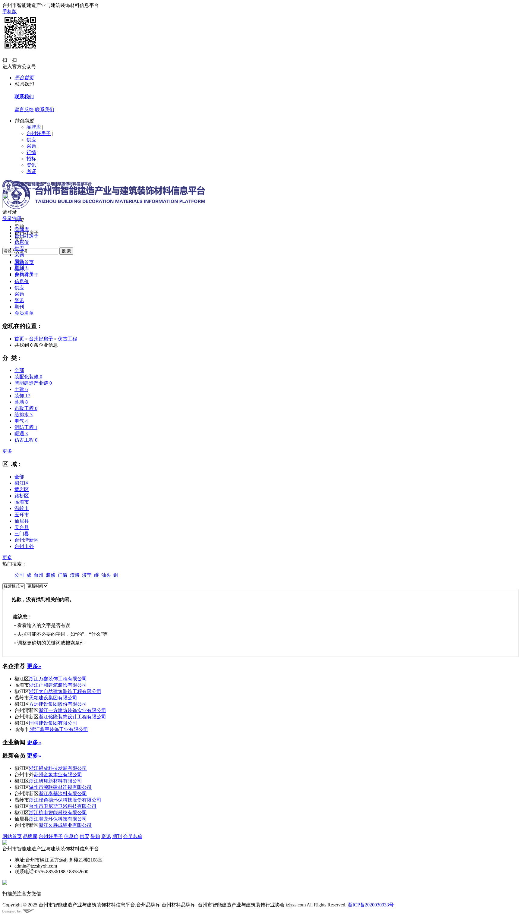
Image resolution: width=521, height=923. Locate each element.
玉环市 (21, 514)
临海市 (21, 502)
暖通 (21, 433)
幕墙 (21, 402)
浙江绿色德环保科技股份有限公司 (65, 799)
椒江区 (21, 483)
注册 (17, 218)
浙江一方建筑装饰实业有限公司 (72, 710)
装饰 (22, 395)
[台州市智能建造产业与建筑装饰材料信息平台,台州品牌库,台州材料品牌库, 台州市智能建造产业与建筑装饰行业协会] (47, 190)
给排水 (23, 414)
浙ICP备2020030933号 (371, 904)
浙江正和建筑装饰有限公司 (58, 685)
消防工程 (25, 427)
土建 (21, 389)
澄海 (75, 575)
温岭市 (21, 508)
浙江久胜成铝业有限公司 (65, 825)
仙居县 (21, 521)
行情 (31, 152)
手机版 (9, 11)
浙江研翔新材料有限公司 (55, 780)
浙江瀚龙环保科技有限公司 (58, 818)
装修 (50, 575)
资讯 (31, 165)
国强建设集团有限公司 (53, 723)
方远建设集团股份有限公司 (58, 704)
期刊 (19, 267)
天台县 (21, 527)
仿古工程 (67, 338)
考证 (31, 171)
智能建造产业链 (33, 383)
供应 (31, 139)
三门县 (21, 533)
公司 (19, 575)
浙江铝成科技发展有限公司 (58, 768)
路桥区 (21, 495)
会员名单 (24, 273)
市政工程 (25, 408)
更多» (34, 666)
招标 (31, 158)
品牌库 (34, 127)
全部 (19, 370)
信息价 (21, 242)
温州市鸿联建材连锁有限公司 (60, 787)
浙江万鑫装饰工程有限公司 (58, 678)
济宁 (87, 575)
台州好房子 (39, 133)
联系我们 (44, 109)
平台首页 (24, 77)
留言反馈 (24, 109)
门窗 (63, 575)
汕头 (106, 575)
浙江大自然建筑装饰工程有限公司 (65, 691)
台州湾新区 (26, 540)
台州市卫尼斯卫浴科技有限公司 (62, 806)
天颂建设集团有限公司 (53, 697)
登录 (7, 218)
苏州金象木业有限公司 (58, 774)
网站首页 (12, 836)
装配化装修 (28, 376)
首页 (19, 338)
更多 (7, 451)
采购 (31, 146)
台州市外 (24, 546)
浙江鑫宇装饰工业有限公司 (58, 729)
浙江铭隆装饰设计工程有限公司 (72, 716)
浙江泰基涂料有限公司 (63, 793)
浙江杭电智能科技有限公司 (58, 812)
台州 (38, 575)
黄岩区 (21, 489)
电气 (21, 421)
